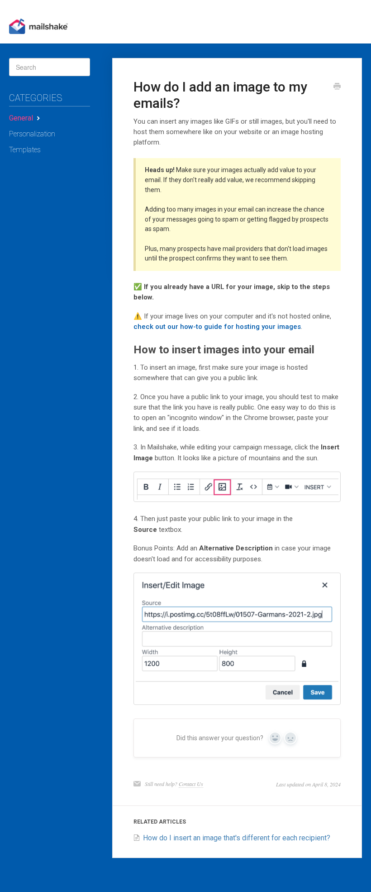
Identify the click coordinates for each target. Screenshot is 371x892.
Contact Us (191, 783)
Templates (25, 149)
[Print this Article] (337, 87)
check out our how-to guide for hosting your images (217, 327)
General (22, 118)
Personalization (32, 134)
